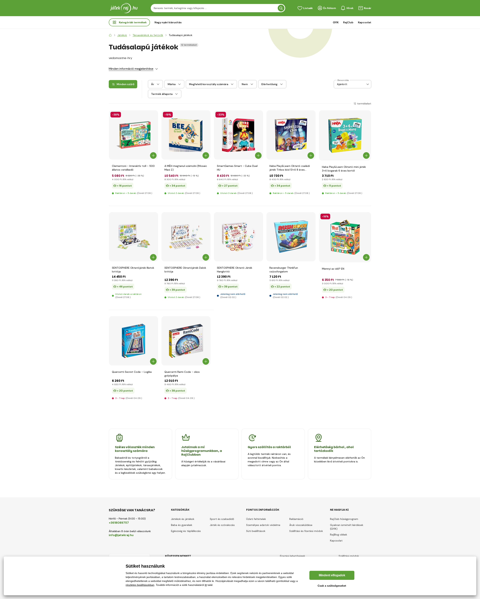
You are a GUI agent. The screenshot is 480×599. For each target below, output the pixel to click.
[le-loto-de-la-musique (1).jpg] (186, 237)
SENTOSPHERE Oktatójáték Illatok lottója (133, 269)
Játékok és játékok (182, 519)
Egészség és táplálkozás (186, 531)
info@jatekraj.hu (121, 535)
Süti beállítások (255, 531)
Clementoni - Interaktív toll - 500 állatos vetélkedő (133, 167)
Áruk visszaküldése (300, 525)
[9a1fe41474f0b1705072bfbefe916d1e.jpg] (238, 135)
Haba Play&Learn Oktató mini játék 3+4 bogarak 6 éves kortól (344, 168)
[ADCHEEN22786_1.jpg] (345, 237)
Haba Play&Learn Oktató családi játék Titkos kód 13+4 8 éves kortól (289, 168)
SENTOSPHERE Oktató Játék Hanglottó (234, 269)
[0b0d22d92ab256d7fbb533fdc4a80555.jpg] (186, 341)
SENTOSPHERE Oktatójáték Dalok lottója (185, 269)
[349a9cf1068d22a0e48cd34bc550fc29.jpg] (133, 341)
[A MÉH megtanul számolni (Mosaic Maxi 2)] (186, 135)
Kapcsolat (364, 22)
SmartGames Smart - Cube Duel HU (237, 167)
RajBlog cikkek (338, 534)
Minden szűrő (125, 84)
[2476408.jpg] (291, 237)
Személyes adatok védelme (263, 525)
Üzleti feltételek (256, 519)
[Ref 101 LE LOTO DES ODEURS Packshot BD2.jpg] (133, 237)
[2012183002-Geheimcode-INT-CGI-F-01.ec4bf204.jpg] (291, 135)
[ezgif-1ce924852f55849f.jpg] (345, 135)
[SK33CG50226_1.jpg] (133, 135)
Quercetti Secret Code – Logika (132, 372)
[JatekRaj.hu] (110, 35)
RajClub (348, 22)
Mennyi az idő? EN (333, 268)
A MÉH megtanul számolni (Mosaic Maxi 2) (185, 167)
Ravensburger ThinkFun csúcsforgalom (283, 269)
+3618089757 (119, 523)
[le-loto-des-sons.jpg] (238, 237)
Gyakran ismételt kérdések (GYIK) (346, 526)
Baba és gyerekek (181, 525)
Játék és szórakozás (222, 525)
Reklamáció (296, 519)
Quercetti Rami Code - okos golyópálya (182, 373)
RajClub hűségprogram (344, 519)
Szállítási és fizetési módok (306, 531)
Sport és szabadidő (222, 519)
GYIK (336, 22)
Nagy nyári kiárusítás (168, 22)
